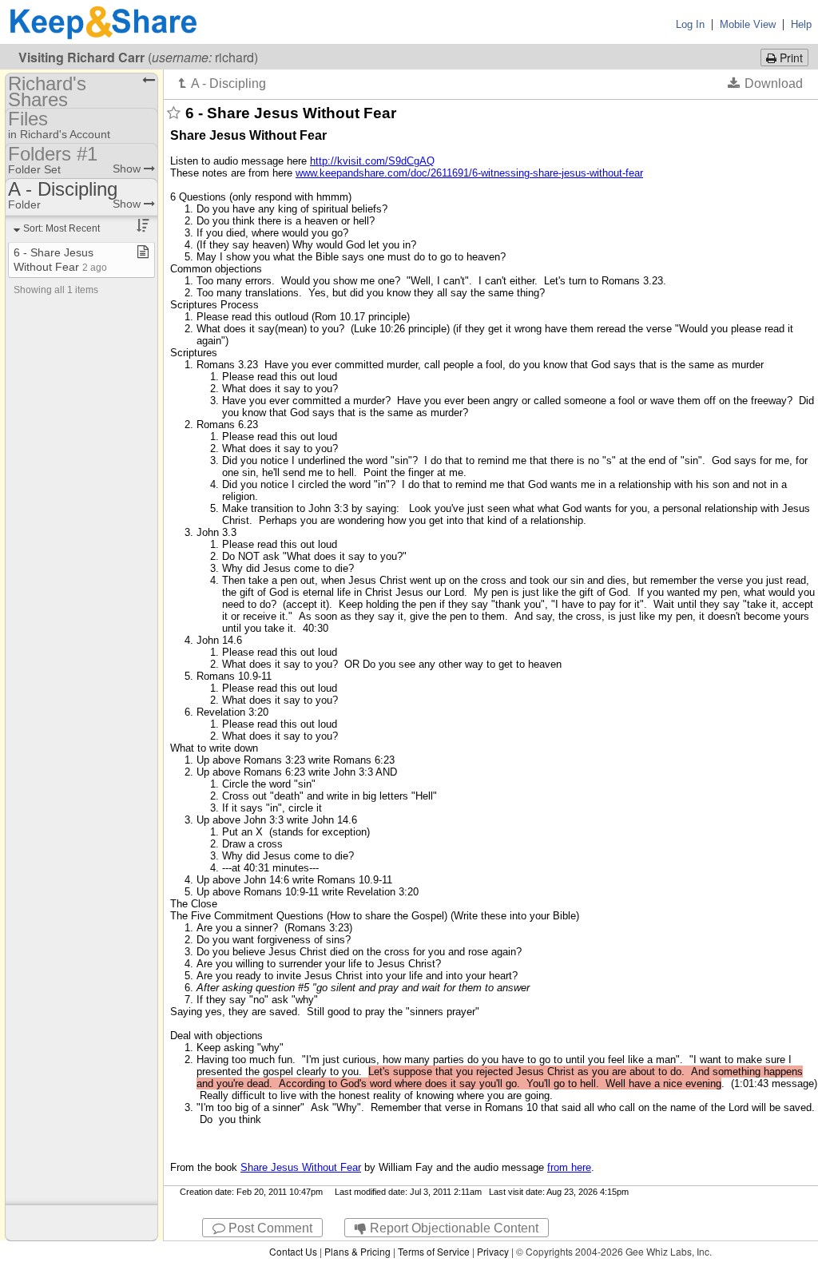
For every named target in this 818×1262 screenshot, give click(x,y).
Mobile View (748, 24)
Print (789, 57)
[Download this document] (765, 83)
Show (128, 168)
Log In (690, 24)
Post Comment (268, 1228)
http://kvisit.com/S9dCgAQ (372, 161)
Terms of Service (434, 1251)
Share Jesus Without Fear (300, 1167)
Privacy (493, 1251)
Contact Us (293, 1251)
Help (801, 24)
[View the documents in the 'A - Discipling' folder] (222, 83)
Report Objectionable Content (452, 1228)
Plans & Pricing (357, 1251)
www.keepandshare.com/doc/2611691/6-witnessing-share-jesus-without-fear (469, 173)
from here (569, 1167)
